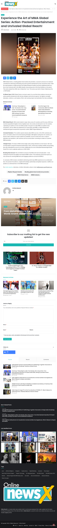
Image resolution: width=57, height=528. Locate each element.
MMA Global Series (23, 175)
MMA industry (35, 175)
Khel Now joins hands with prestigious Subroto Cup (27, 291)
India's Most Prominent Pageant (8, 473)
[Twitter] (8, 78)
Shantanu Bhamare (45, 475)
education (40, 470)
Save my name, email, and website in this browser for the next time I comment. (21, 335)
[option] (28, 212)
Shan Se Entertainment (35, 475)
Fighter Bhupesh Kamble (15, 172)
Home (3, 11)
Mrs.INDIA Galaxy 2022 (50, 473)
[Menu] (1, 4)
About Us (21, 525)
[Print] (26, 181)
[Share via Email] (22, 181)
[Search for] (55, 4)
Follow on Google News (50, 525)
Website (31, 329)
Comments (46, 359)
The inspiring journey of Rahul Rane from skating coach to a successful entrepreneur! (10, 292)
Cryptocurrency (24, 470)
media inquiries (9, 167)
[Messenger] (14, 78)
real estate (27, 475)
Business (6, 206)
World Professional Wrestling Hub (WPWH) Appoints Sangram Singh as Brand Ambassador (45, 293)
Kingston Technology (20, 473)
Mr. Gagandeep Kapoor (30, 473)
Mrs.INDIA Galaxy (40, 473)
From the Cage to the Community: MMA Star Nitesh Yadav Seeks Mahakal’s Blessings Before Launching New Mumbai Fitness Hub (45, 109)
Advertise (26, 525)
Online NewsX (6, 29)
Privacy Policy (41, 525)
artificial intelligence (10, 470)
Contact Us (31, 525)
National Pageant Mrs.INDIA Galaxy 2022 (15, 475)
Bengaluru (18, 470)
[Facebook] (4, 78)
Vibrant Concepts (5, 478)
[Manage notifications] (54, 525)
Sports (6, 11)
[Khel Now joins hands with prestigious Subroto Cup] (28, 285)
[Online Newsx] (11, 4)
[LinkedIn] (11, 78)
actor (3, 470)
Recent (27, 359)
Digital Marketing (33, 470)
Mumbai (3, 475)
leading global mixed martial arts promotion (37, 172)
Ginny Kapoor (46, 470)
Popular (10, 359)
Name (5, 324)
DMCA (36, 525)
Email (4, 329)
